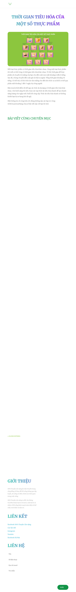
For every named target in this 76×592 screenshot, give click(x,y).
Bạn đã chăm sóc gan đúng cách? (24, 422)
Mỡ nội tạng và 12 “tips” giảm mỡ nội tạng (28, 166)
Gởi (62, 587)
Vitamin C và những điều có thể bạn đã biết (28, 226)
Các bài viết (12, 528)
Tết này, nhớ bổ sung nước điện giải (25, 284)
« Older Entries (14, 436)
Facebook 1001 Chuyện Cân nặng (19, 524)
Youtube (11, 534)
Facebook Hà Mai (14, 538)
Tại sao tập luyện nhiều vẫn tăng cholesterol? (29, 364)
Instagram (11, 531)
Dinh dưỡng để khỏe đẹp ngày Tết (24, 339)
